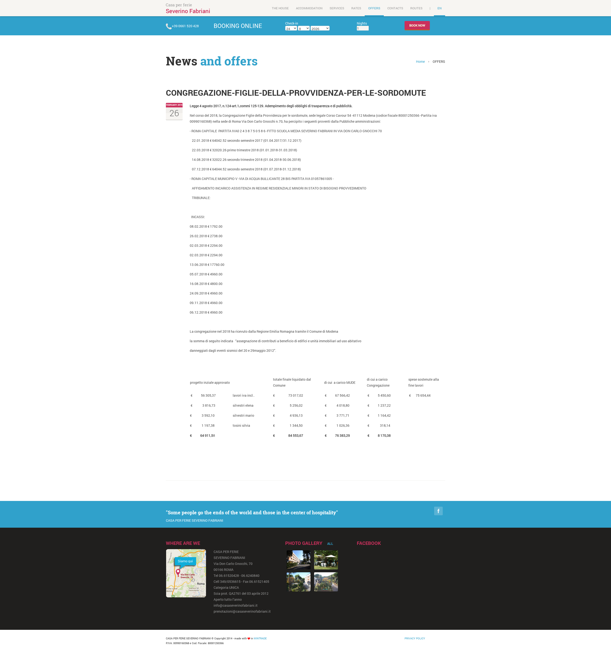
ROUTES (416, 8)
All (330, 543)
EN (439, 8)
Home (420, 61)
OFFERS (374, 8)
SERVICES (337, 8)
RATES (356, 8)
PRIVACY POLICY (415, 638)
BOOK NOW (417, 25)
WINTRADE (260, 638)
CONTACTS (395, 8)
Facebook (438, 511)
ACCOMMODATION (309, 8)
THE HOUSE (280, 8)
